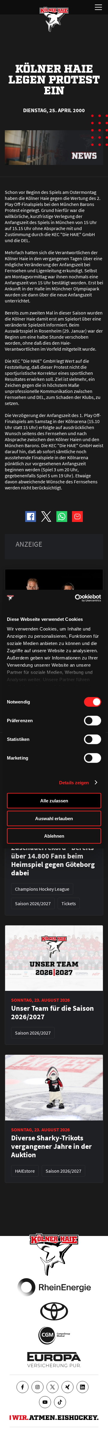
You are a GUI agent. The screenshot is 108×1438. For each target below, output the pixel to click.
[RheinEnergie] (54, 1287)
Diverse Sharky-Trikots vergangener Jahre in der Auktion (51, 1146)
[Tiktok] (60, 1402)
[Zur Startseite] (54, 19)
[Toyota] (54, 1311)
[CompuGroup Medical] (54, 1335)
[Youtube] (45, 1402)
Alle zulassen (54, 800)
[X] (52, 1387)
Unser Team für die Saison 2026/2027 (52, 1012)
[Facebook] (22, 1387)
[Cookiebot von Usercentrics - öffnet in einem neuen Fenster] (76, 598)
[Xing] (68, 1387)
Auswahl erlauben (54, 818)
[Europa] (54, 1360)
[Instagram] (38, 1387)
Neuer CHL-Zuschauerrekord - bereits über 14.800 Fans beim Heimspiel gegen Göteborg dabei (53, 856)
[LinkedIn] (82, 1387)
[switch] (92, 720)
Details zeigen (74, 782)
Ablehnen (54, 836)
